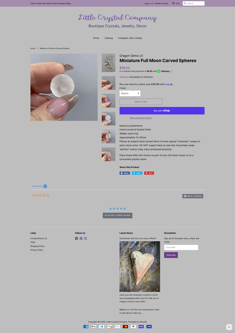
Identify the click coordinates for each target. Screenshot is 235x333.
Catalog (109, 38)
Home (96, 38)
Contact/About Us (38, 238)
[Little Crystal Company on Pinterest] (81, 239)
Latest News (126, 233)
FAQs (32, 242)
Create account (161, 3)
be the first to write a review (117, 215)
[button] (192, 196)
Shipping (124, 77)
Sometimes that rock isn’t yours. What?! (138, 238)
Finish (123, 88)
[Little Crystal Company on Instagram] (85, 239)
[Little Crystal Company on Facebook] (76, 239)
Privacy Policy (36, 250)
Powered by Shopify (137, 322)
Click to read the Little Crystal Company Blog (50, 3)
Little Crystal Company (116, 322)
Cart (178, 3)
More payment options (141, 118)
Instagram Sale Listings (130, 38)
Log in (147, 3)
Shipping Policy (37, 246)
